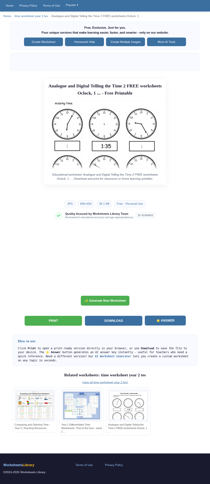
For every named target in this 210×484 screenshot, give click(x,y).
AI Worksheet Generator (113, 356)
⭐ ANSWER (165, 320)
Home (10, 5)
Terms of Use (51, 5)
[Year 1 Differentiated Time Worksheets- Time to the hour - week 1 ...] (81, 405)
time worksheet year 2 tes (31, 16)
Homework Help (84, 41)
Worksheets (18, 465)
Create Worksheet (43, 41)
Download (113, 320)
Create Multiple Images (126, 41)
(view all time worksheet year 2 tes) (105, 382)
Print (53, 320)
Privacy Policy (28, 5)
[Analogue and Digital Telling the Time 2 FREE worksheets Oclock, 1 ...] (128, 405)
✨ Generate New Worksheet (105, 300)
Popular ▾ (72, 5)
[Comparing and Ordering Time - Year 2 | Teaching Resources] (34, 405)
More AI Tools (166, 41)
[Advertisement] (105, 259)
